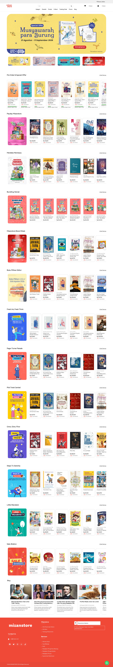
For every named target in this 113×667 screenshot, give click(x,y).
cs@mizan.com (15, 639)
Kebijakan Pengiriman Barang (50, 648)
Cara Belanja (45, 644)
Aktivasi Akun (46, 641)
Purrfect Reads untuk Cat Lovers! (89, 601)
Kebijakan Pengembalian (49, 651)
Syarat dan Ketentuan (48, 656)
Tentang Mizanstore (47, 631)
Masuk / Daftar (101, 1)
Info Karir (44, 629)
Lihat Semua (103, 75)
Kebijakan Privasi (46, 653)
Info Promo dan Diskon (48, 627)
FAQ (43, 646)
